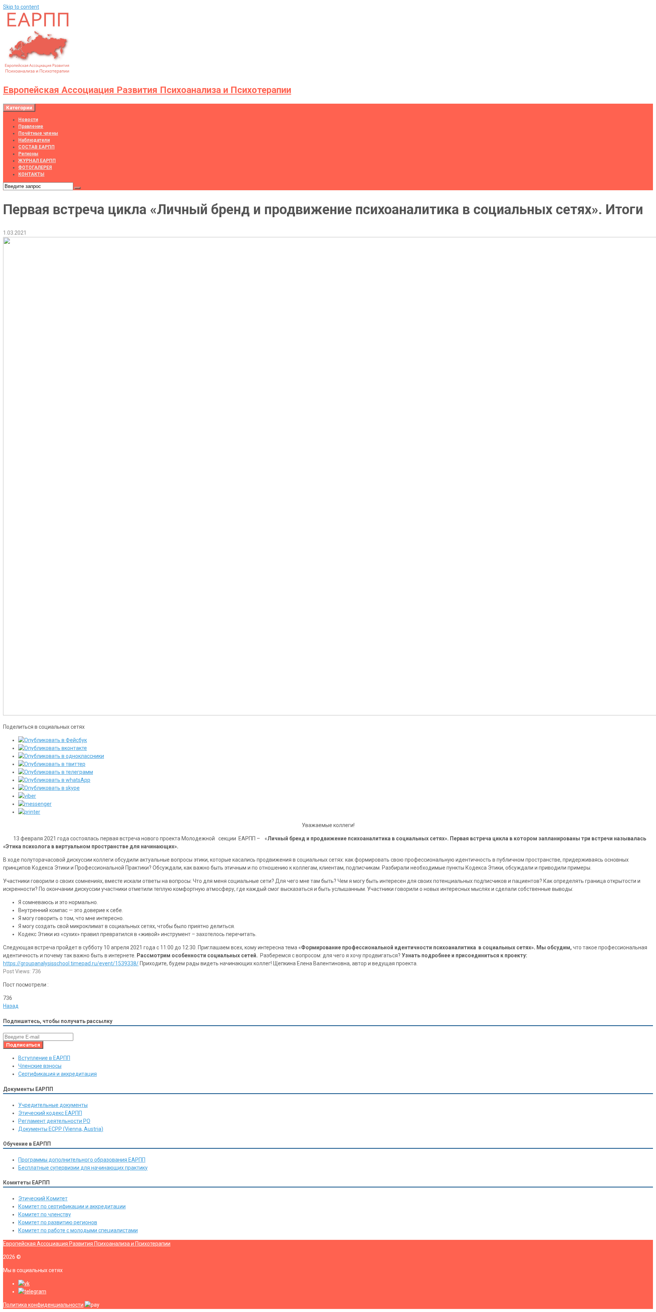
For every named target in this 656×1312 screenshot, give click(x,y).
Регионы (28, 153)
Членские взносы (40, 1066)
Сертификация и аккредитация (57, 1074)
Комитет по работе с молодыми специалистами (78, 1230)
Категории (19, 108)
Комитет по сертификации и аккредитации (72, 1206)
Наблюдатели (34, 140)
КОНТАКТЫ (31, 174)
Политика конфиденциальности (43, 1305)
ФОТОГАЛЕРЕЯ (35, 167)
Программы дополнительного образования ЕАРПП (81, 1160)
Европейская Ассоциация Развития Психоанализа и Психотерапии (147, 90)
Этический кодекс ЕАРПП (50, 1113)
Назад (11, 1006)
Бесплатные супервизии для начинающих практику (83, 1168)
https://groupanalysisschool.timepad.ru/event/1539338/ (71, 963)
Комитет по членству (44, 1214)
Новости (28, 119)
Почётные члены (38, 133)
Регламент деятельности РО (54, 1121)
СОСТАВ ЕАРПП (36, 147)
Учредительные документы (53, 1105)
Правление (30, 126)
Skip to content (21, 7)
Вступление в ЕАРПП (44, 1058)
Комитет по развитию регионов (57, 1222)
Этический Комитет (43, 1198)
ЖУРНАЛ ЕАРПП (37, 160)
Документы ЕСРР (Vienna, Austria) (60, 1129)
